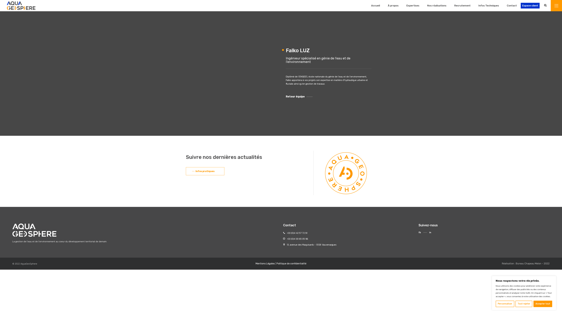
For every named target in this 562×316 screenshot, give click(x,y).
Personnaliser (505, 304)
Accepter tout (543, 304)
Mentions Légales (265, 263)
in (430, 232)
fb (419, 232)
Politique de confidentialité (291, 263)
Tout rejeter (524, 304)
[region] (524, 293)
